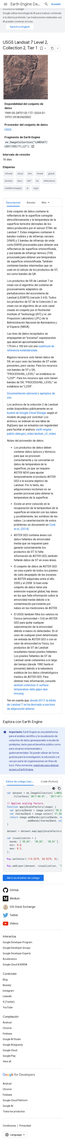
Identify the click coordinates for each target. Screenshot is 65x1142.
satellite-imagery (13, 188)
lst (37, 181)
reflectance (49, 181)
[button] (20, 781)
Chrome (7, 1028)
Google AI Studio (12, 1039)
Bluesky (7, 985)
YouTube (8, 1007)
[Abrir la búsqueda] (46, 4)
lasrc (19, 181)
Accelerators (10, 959)
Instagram (8, 990)
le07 (29, 181)
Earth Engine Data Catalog (25, 4)
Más (44, 202)
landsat (8, 181)
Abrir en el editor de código (23, 877)
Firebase (7, 1033)
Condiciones (9, 1125)
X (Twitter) (9, 1001)
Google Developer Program (17, 942)
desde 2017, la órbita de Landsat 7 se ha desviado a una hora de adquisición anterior (31, 704)
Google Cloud (10, 1050)
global (51, 173)
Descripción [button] (13, 202)
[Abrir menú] (5, 4)
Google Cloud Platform (15, 1100)
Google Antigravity (13, 1044)
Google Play (9, 1055)
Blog (5, 979)
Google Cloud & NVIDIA (15, 964)
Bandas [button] (31, 202)
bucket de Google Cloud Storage (26, 413)
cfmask (8, 173)
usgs (35, 188)
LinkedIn (7, 996)
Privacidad (25, 1125)
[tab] (13, 202)
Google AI (8, 1105)
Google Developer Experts (17, 953)
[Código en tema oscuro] (54, 788)
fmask (40, 173)
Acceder (56, 4)
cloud (20, 173)
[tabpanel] (32, 460)
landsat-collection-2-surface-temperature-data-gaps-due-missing (31, 689)
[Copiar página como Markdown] (52, 48)
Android (7, 1022)
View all (7, 1061)
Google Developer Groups (16, 947)
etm (30, 173)
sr (27, 188)
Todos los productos (14, 1111)
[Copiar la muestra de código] (59, 788)
